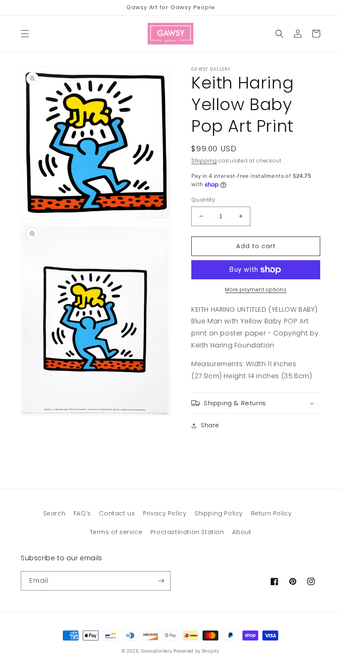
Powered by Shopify (196, 651)
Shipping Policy (219, 513)
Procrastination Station (187, 532)
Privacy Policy (164, 513)
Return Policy (271, 513)
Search (54, 513)
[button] (25, 34)
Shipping (204, 160)
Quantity (203, 200)
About (241, 532)
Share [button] (210, 425)
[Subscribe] (161, 581)
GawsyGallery (156, 651)
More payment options (256, 289)
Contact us (117, 513)
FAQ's (82, 513)
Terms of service (116, 532)
